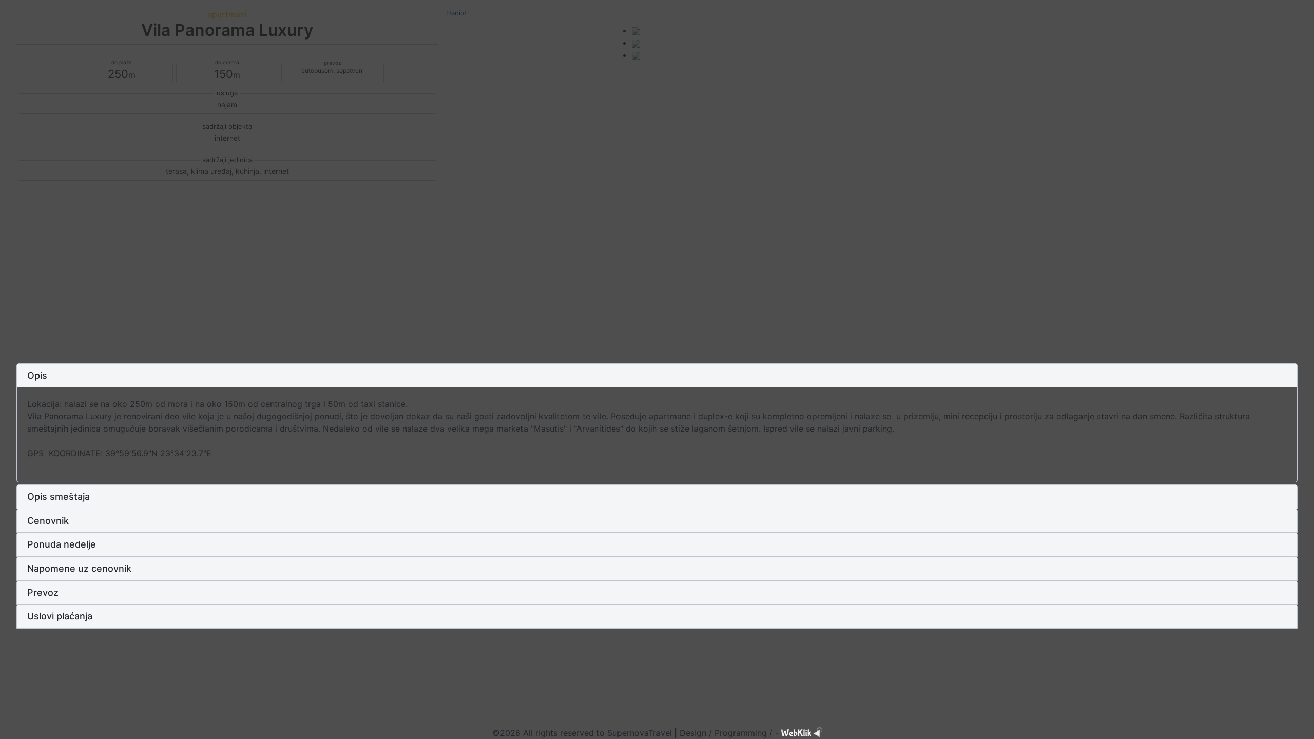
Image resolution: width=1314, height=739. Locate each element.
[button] (657, 375)
